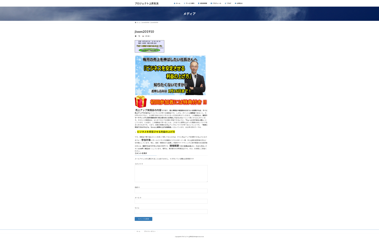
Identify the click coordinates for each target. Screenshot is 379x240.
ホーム (138, 231)
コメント (139, 164)
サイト (137, 208)
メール (138, 198)
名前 (137, 187)
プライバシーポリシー (150, 231)
